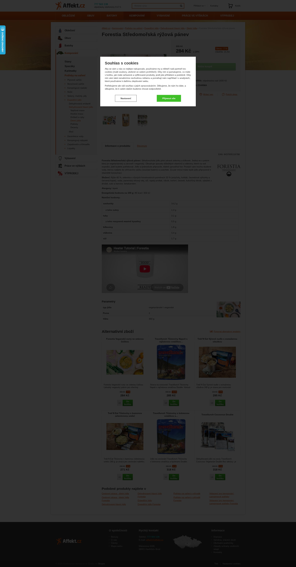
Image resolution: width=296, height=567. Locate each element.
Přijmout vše (168, 98)
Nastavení (126, 98)
